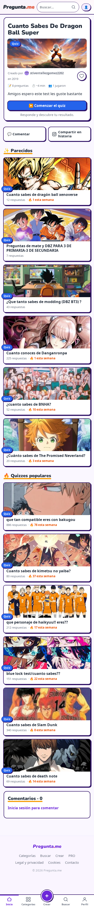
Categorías (27, 855)
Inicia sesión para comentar (33, 807)
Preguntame (47, 846)
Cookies (54, 862)
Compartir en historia (69, 134)
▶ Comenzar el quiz (47, 105)
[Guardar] (81, 76)
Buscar (45, 855)
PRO (71, 855)
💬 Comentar (18, 134)
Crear (59, 855)
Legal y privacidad (29, 862)
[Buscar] (73, 7)
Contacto (72, 862)
